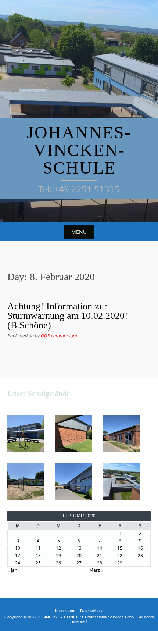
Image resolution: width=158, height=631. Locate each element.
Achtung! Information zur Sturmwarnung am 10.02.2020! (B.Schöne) (67, 316)
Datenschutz (91, 611)
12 (58, 548)
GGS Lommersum (58, 335)
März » (96, 570)
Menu (79, 231)
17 (17, 555)
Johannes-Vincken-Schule (79, 149)
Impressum (65, 611)
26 (58, 563)
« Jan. (13, 570)
